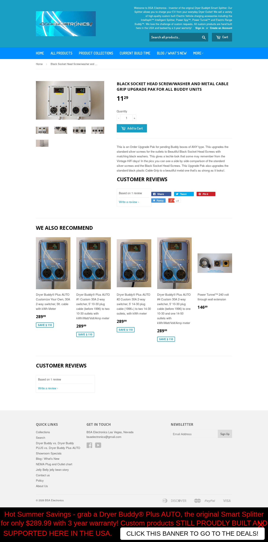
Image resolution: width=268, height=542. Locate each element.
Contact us (43, 475)
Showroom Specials (49, 453)
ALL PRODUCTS (61, 53)
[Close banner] (260, 524)
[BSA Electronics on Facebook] (89, 446)
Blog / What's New (172, 53)
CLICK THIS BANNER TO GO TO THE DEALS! (192, 533)
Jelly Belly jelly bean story (52, 469)
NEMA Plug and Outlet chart (54, 464)
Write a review (128, 202)
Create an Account (221, 28)
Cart (225, 37)
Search (40, 437)
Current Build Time (135, 53)
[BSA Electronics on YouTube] (98, 446)
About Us (42, 486)
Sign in (199, 28)
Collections (43, 432)
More (197, 53)
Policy (40, 480)
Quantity (122, 111)
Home (40, 53)
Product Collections (96, 53)
